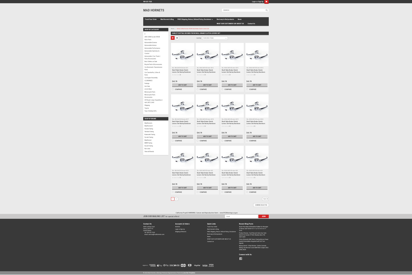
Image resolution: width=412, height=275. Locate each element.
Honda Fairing (149, 129)
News (240, 19)
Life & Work (148, 89)
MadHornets (148, 123)
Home (172, 28)
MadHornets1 (149, 126)
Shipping (147, 105)
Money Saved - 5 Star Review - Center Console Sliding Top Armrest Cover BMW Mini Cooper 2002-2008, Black (254, 247)
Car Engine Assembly (151, 78)
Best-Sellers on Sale (151, 61)
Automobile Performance (152, 48)
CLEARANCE (148, 81)
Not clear (147, 149)
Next (264, 199)
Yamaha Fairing (149, 132)
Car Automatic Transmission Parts (153, 68)
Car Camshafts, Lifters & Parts (152, 73)
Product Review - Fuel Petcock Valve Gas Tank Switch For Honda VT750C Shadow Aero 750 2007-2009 (252, 235)
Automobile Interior (151, 45)
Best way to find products (225, 19)
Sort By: (199, 38)
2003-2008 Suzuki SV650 (152, 37)
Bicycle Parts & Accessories (153, 64)
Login (254, 1)
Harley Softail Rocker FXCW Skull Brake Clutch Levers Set (193, 28)
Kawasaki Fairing (150, 134)
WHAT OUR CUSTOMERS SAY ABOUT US (230, 24)
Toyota (147, 108)
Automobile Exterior (151, 42)
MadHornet (148, 140)
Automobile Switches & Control (152, 52)
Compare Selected (261, 205)
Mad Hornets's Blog (167, 19)
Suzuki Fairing (149, 137)
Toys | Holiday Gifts (151, 111)
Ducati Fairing (149, 146)
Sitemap (159, 273)
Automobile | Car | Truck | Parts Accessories (152, 57)
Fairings (147, 83)
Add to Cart (182, 85)
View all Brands (149, 151)
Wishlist (177, 226)
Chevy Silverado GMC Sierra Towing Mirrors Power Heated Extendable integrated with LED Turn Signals (253, 241)
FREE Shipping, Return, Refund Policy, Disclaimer (194, 19)
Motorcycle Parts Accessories (150, 96)
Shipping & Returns (180, 231)
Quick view (182, 64)
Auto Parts (148, 40)
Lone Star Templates (189, 273)
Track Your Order (151, 19)
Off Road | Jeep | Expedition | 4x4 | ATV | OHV (154, 101)
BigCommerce (172, 273)
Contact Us (251, 24)
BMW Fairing (148, 143)
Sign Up (260, 1)
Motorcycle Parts (150, 92)
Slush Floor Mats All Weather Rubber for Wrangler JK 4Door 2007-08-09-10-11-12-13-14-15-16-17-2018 (253, 228)
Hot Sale (147, 86)
